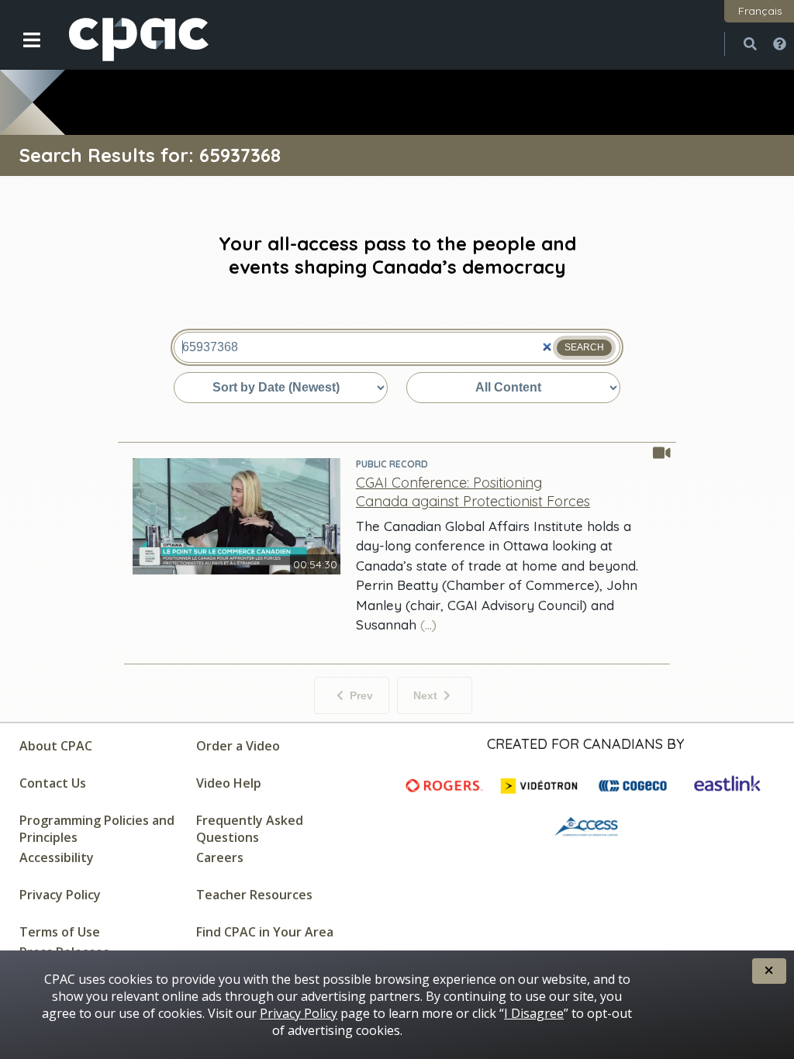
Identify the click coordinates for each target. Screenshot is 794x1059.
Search (584, 347)
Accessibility (56, 857)
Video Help (228, 783)
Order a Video (238, 745)
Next (425, 695)
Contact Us (52, 783)
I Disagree (534, 1013)
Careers (219, 857)
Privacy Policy (60, 894)
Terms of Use (59, 931)
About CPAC (55, 745)
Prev (361, 695)
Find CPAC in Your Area (264, 931)
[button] (21, 52)
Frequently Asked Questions (249, 829)
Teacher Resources (254, 894)
